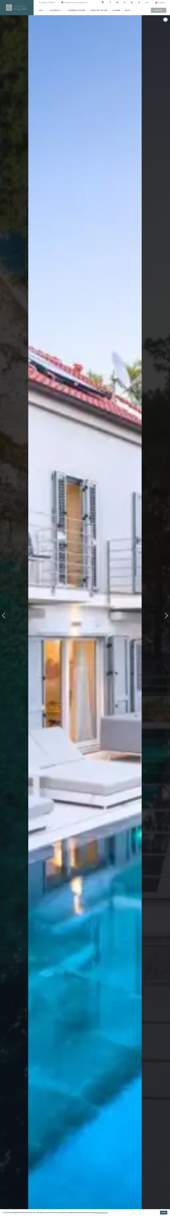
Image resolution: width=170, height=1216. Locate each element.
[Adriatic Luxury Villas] (17, 7)
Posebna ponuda (76, 10)
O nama (116, 10)
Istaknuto (55, 10)
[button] (166, 615)
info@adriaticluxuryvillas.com (76, 2)
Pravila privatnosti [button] (101, 1213)
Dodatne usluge (98, 10)
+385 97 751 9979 (48, 2)
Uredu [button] (163, 1213)
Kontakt (159, 10)
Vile (41, 10)
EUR (146, 2)
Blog (127, 10)
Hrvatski (161, 2)
